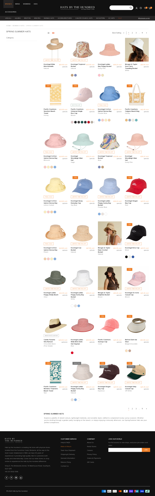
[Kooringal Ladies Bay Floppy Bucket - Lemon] (102, 75)
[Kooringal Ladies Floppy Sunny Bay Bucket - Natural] (102, 214)
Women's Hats (18, 26)
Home (8, 26)
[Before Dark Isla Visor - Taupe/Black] (129, 350)
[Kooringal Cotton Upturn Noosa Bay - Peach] (109, 120)
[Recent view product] (141, 8)
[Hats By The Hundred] (77, 8)
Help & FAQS (65, 442)
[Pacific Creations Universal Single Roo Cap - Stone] (92, 122)
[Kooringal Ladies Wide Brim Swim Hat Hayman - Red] (72, 352)
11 (142, 33)
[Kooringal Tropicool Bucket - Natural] (72, 75)
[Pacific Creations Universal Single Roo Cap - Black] (75, 122)
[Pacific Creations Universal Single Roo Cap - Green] (82, 122)
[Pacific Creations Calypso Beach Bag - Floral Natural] (133, 120)
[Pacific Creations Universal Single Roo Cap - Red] (88, 122)
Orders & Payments (94, 458)
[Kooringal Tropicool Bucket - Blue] (75, 75)
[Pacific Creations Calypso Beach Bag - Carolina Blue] (129, 120)
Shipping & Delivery (68, 454)
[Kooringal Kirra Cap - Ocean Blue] (133, 257)
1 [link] (128, 33)
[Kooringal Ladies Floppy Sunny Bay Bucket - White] (106, 214)
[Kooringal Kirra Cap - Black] (126, 257)
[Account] (137, 8)
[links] (7, 477)
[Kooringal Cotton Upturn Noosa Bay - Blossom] (102, 120)
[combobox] (121, 7)
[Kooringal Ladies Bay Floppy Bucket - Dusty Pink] (99, 75)
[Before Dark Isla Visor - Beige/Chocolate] (126, 350)
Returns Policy (66, 462)
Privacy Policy (92, 454)
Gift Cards (90, 462)
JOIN (146, 450)
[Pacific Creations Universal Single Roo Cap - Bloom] (72, 122)
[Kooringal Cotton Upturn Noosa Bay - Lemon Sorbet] (106, 120)
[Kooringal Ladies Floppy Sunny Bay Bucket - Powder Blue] (99, 214)
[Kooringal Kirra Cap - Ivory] (129, 257)
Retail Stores (91, 446)
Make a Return (66, 446)
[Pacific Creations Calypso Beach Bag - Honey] (126, 120)
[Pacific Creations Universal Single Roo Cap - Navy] (85, 122)
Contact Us (65, 466)
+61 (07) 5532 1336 (11, 472)
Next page (146, 33)
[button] (65, 42)
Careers (90, 450)
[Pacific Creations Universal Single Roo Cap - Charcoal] (78, 122)
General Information (68, 458)
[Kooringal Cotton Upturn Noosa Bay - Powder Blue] (99, 120)
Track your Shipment (68, 450)
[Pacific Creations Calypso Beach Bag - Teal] (136, 120)
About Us (90, 442)
